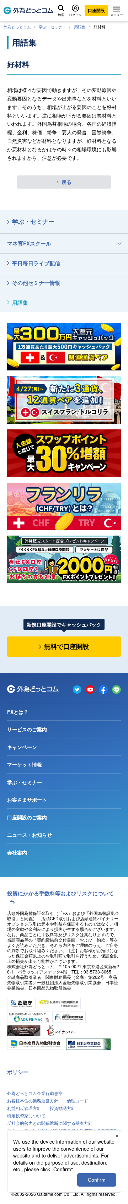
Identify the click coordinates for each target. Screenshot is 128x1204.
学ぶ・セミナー (52, 26)
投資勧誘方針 (62, 1108)
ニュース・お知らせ (29, 834)
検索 (61, 14)
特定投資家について (26, 1115)
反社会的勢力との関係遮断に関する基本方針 (49, 1123)
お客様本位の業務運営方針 (32, 1100)
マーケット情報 (24, 764)
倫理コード (77, 1100)
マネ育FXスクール (29, 243)
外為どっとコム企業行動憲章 (35, 1093)
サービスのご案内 (27, 729)
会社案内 (17, 852)
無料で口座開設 (66, 646)
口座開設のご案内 (27, 817)
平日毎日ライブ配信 (36, 263)
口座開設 (96, 10)
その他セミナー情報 (36, 283)
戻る (66, 181)
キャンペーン (22, 746)
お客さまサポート (27, 799)
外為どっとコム (17, 26)
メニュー (116, 14)
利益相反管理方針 (24, 1108)
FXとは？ (17, 711)
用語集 (80, 26)
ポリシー (17, 1072)
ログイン (75, 14)
